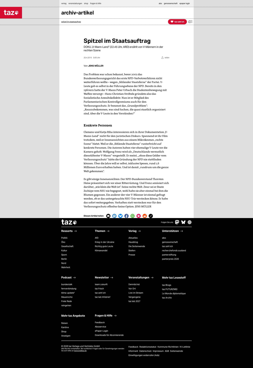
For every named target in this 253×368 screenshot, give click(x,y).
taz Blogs (166, 285)
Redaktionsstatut (148, 346)
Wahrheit (65, 267)
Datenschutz (145, 351)
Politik (64, 238)
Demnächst (134, 284)
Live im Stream (135, 292)
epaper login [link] (184, 3)
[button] (190, 22)
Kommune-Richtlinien (168, 346)
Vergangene (134, 297)
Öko (63, 242)
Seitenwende (176, 351)
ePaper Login (101, 331)
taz (69, 222)
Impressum (158, 351)
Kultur (64, 250)
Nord (63, 263)
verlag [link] (63, 3)
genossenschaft (170, 242)
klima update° (68, 292)
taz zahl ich (167, 246)
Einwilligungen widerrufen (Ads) (143, 355)
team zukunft (101, 284)
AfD (96, 238)
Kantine (65, 327)
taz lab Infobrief (102, 297)
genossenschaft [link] (170, 3)
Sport (64, 254)
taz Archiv (167, 297)
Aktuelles (133, 238)
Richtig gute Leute (104, 246)
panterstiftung (169, 254)
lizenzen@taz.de (80, 351)
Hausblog (133, 242)
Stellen (131, 250)
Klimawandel (101, 250)
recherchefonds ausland (174, 250)
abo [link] (160, 3)
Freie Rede (66, 301)
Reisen (64, 323)
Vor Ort (132, 288)
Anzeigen (65, 335)
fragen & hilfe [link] (95, 3)
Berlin (64, 259)
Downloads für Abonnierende (109, 335)
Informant (133, 351)
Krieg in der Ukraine (104, 242)
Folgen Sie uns (167, 222)
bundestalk (66, 284)
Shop (63, 331)
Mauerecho (66, 297)
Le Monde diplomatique (174, 293)
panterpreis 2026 (170, 259)
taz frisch (99, 288)
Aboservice (100, 326)
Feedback (100, 322)
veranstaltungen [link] (75, 3)
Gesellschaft (67, 246)
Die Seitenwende (136, 246)
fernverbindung (68, 288)
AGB (167, 351)
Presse (131, 254)
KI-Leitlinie (185, 346)
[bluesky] (183, 223)
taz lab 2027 (134, 301)
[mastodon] (177, 223)
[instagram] (190, 223)
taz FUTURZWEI (169, 289)
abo (164, 238)
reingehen (66, 305)
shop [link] (86, 3)
